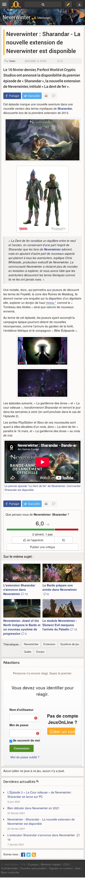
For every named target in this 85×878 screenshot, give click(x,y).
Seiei (12, 61)
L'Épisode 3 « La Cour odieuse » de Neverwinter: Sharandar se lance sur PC (39, 794)
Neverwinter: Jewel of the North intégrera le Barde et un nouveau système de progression (21, 627)
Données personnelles (33, 868)
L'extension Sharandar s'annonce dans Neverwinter (19, 589)
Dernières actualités (19, 781)
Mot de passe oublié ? (25, 757)
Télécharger (43, 18)
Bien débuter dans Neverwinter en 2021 (33, 808)
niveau (50, 303)
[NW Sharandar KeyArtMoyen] (42, 139)
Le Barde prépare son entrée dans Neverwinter (59, 589)
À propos (33, 864)
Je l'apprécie (34, 540)
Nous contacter (10, 872)
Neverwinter (52, 249)
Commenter (73, 486)
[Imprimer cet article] (46, 95)
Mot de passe (18, 725)
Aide (77, 868)
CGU (66, 864)
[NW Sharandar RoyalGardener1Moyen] (42, 383)
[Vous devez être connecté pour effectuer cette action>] (63, 539)
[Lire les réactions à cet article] (53, 95)
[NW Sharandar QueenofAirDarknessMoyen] (42, 351)
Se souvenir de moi (26, 740)
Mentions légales (51, 864)
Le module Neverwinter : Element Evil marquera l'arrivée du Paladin (59, 625)
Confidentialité (9, 868)
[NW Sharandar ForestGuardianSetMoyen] (42, 199)
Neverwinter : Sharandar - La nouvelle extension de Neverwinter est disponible (41, 821)
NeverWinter (16, 17)
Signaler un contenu (61, 868)
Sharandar (65, 108)
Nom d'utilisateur (21, 710)
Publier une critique (42, 547)
